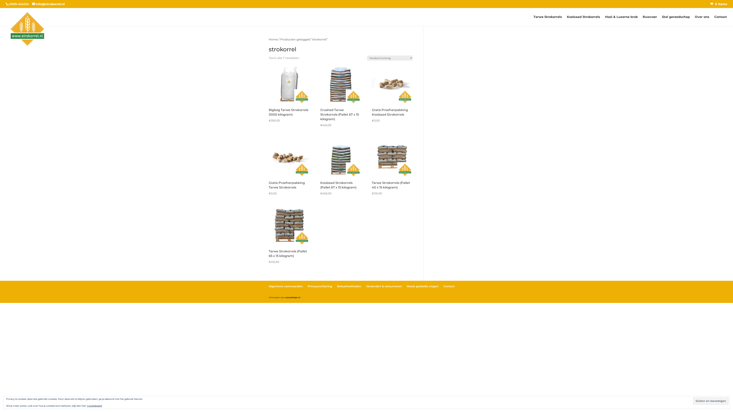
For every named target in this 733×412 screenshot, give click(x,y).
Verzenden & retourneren (384, 286)
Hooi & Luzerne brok (621, 17)
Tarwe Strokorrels (548, 17)
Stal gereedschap (676, 17)
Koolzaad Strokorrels (583, 17)
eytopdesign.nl (292, 297)
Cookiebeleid (94, 405)
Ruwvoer (650, 17)
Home (273, 39)
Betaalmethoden (349, 286)
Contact (720, 17)
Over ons (702, 17)
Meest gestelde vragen (423, 286)
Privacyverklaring (320, 286)
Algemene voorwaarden (286, 286)
